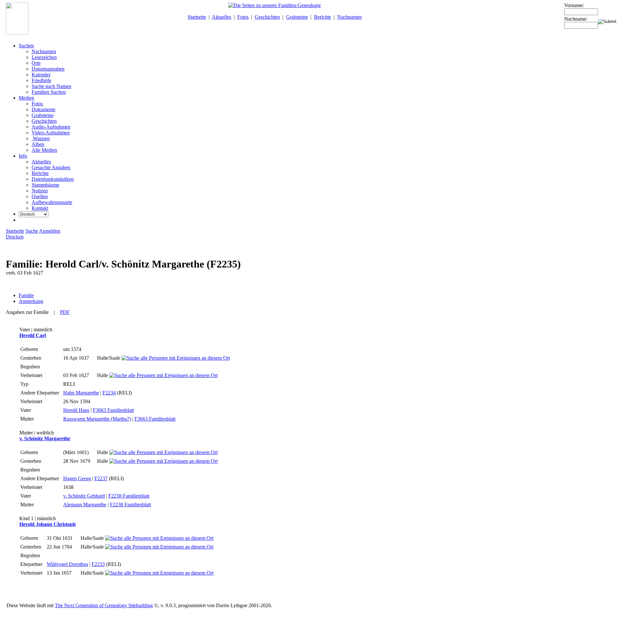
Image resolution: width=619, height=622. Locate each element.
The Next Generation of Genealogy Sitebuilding (104, 605)
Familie (26, 295)
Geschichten (267, 17)
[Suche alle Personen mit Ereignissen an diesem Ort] (176, 358)
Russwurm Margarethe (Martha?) (97, 419)
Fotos (243, 17)
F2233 (98, 564)
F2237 (101, 478)
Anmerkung (31, 301)
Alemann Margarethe (84, 504)
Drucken (15, 236)
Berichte (322, 17)
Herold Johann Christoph (47, 524)
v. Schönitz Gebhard (84, 496)
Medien (26, 98)
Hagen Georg (77, 478)
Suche (31, 231)
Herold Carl (32, 335)
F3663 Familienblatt (113, 410)
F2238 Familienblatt (128, 496)
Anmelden (49, 231)
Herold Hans (76, 410)
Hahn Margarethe (81, 392)
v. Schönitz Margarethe (44, 438)
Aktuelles (221, 17)
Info (23, 156)
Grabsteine (297, 17)
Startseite (197, 17)
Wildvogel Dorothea (67, 564)
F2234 (109, 392)
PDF (65, 312)
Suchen (26, 45)
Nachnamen (349, 17)
